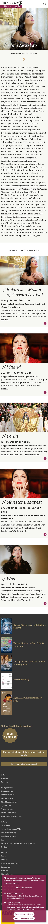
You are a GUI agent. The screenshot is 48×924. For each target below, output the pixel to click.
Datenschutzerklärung (10, 863)
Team (3, 856)
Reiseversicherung (8, 832)
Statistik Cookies (13, 902)
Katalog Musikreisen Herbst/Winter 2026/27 (29, 627)
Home (13, 54)
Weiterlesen (45, 323)
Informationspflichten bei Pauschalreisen (18, 843)
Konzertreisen (7, 798)
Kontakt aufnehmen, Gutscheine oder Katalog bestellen (24, 754)
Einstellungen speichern (24, 914)
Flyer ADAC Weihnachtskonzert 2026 (27, 699)
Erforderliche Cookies (15, 893)
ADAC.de (4, 870)
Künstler (20, 54)
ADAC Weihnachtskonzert (11, 816)
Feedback (4, 847)
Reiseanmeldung (21, 679)
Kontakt (4, 852)
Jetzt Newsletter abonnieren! (24, 764)
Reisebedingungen (8, 836)
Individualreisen (8, 794)
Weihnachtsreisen (8, 813)
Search (45, 4)
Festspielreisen (7, 787)
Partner (4, 860)
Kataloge (4, 822)
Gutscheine (5, 825)
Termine (4, 782)
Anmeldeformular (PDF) (11, 829)
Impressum (5, 867)
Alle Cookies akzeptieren (24, 918)
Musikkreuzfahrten (9, 802)
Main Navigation (39, 4)
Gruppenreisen (7, 791)
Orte (3, 775)
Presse (3, 840)
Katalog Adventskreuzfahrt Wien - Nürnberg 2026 (29, 663)
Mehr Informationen (24, 888)
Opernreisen (6, 805)
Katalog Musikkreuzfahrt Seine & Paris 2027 (28, 645)
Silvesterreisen (7, 809)
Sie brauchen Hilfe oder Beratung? (16, 726)
